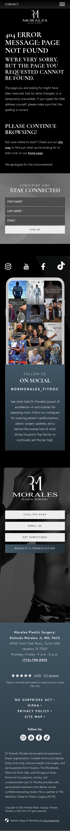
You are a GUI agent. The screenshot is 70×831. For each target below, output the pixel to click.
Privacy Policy (33, 711)
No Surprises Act (33, 700)
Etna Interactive (51, 820)
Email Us (35, 525)
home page (35, 153)
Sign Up (35, 229)
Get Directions (35, 537)
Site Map (34, 717)
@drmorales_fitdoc (35, 389)
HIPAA (33, 705)
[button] (12, 4)
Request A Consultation (35, 548)
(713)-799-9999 (35, 660)
